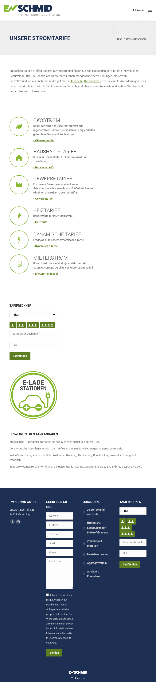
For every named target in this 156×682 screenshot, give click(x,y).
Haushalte (76, 81)
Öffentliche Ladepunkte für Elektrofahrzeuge (97, 527)
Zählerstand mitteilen (94, 543)
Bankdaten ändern (98, 554)
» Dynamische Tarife (45, 246)
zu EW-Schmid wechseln (96, 512)
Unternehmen (92, 81)
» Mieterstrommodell (46, 273)
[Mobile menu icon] (149, 10)
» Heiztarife (40, 222)
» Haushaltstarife (43, 167)
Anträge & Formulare (93, 574)
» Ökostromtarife (43, 140)
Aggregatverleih (97, 562)
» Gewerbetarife (43, 198)
